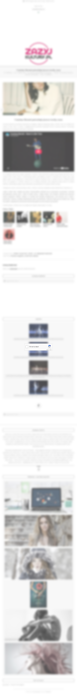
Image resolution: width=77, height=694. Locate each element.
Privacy (47, 349)
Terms (50, 349)
